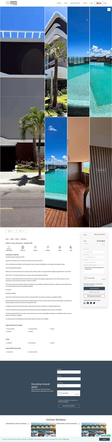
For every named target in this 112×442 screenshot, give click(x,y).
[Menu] (105, 3)
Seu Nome (59, 369)
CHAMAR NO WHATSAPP (95, 296)
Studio (17, 239)
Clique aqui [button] (66, 439)
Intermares (23, 239)
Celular (86, 259)
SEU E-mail (86, 254)
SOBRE (91, 3)
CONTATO (85, 3)
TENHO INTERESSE (94, 288)
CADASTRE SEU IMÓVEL (75, 3)
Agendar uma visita (94, 292)
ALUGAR (65, 3)
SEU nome (86, 249)
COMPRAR (59, 3)
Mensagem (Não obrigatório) (90, 265)
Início (7, 239)
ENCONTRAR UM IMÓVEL (69, 406)
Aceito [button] (104, 439)
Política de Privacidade (88, 285)
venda (12, 239)
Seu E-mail (59, 376)
